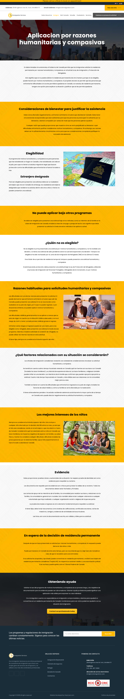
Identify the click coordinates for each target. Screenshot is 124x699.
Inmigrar (56, 15)
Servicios (89, 15)
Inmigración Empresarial (55, 660)
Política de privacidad (108, 695)
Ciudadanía (80, 15)
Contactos (51, 676)
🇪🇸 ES (120, 3)
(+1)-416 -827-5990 (93, 668)
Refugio (50, 668)
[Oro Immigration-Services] (17, 15)
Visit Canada (64, 15)
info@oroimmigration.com (65, 8)
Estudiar (72, 15)
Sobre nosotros (46, 15)
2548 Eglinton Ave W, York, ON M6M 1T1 (26, 8)
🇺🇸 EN (116, 3)
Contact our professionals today (62, 611)
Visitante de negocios (54, 664)
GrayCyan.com (69, 695)
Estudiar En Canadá (53, 672)
